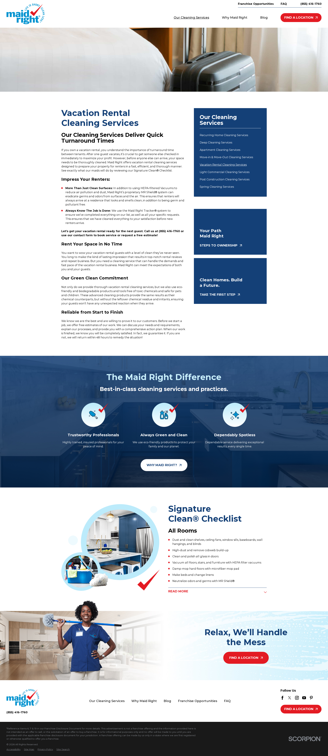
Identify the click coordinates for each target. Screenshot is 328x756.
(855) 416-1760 (311, 3)
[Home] (25, 14)
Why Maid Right (144, 701)
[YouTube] (304, 698)
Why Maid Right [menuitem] (234, 17)
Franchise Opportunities (197, 701)
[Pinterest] (311, 698)
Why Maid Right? (162, 465)
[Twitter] (289, 698)
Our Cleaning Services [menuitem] (191, 17)
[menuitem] (230, 135)
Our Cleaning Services (107, 701)
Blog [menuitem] (264, 17)
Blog (167, 701)
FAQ (227, 701)
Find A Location (298, 17)
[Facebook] (282, 698)
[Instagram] (297, 698)
